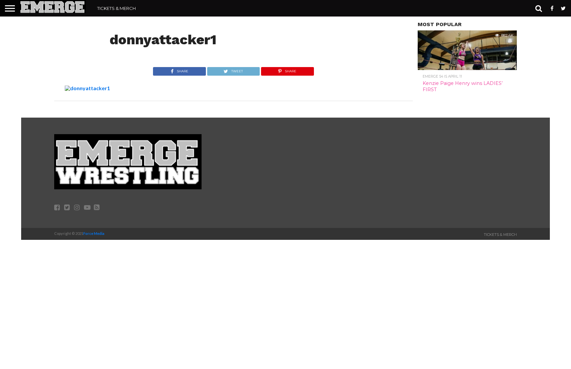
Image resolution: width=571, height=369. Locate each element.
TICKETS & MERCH (116, 8)
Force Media (93, 233)
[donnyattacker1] (87, 88)
